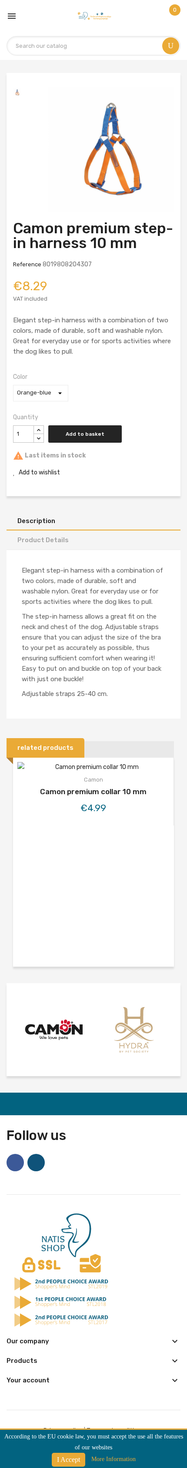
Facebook (15, 1162)
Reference (27, 264)
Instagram (36, 1162)
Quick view (93, 768)
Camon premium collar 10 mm (93, 791)
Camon (93, 779)
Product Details (43, 540)
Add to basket (85, 434)
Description (36, 521)
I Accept (68, 1459)
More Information (113, 1459)
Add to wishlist (38, 472)
